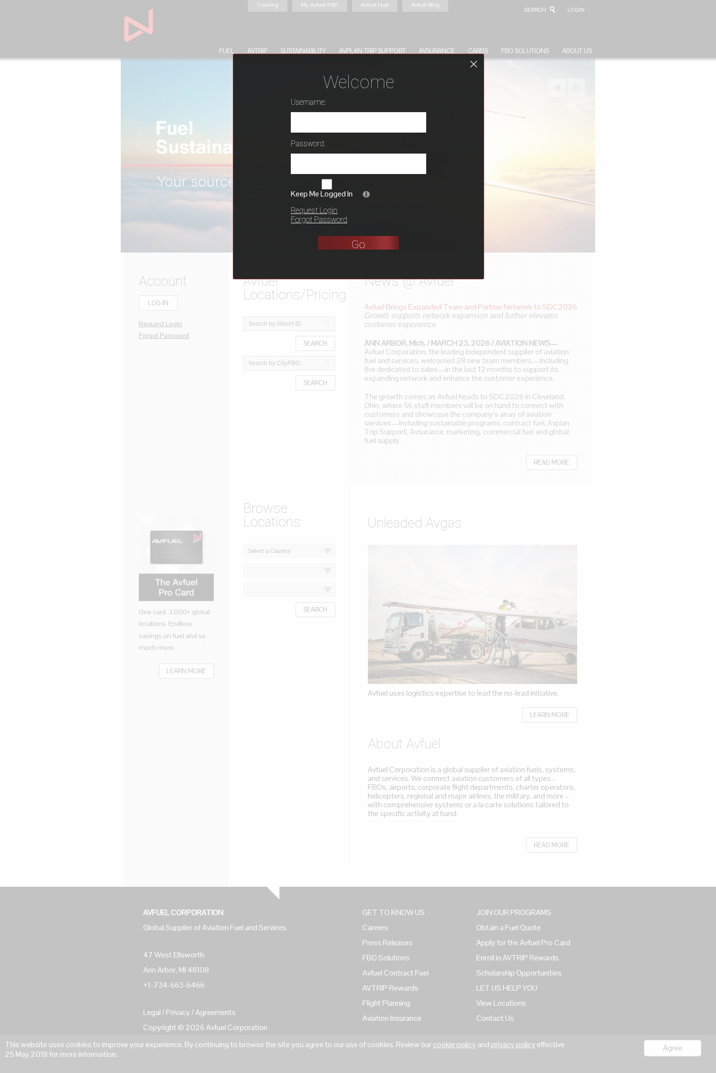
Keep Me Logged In (322, 194)
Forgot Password (319, 219)
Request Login (314, 210)
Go (358, 244)
